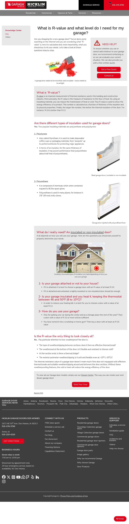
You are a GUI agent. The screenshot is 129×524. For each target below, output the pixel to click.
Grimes (80, 401)
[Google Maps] (23, 477)
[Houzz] (37, 477)
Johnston (99, 401)
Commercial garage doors (88, 436)
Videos (7, 37)
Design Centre (87, 375)
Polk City (63, 404)
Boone (53, 401)
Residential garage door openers (91, 440)
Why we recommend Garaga (89, 458)
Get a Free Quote (109, 69)
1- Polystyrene (40, 134)
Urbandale (73, 404)
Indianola (89, 401)
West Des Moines (97, 404)
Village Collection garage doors (90, 432)
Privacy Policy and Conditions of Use (74, 496)
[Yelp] (32, 477)
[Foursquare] (28, 477)
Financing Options (52, 447)
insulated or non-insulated (87, 232)
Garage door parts (85, 450)
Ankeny (34, 401)
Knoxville (109, 401)
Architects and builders (115, 440)
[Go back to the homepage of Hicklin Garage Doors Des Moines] (25, 5)
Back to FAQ (38, 393)
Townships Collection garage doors (89, 428)
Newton (40, 404)
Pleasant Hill (51, 404)
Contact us (108, 75)
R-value (40, 96)
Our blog (48, 435)
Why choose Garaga (86, 462)
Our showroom (51, 439)
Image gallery (83, 454)
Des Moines (70, 401)
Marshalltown (29, 404)
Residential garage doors (88, 423)
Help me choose (116, 448)
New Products (83, 466)
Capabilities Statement (55, 451)
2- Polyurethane (41, 181)
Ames (25, 401)
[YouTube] (18, 477)
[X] (8, 477)
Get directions (11, 441)
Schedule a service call (54, 427)
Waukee (83, 404)
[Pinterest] (13, 477)
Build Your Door (80, 384)
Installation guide (116, 430)
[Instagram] (4, 482)
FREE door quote (52, 423)
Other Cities (112, 404)
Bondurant (43, 401)
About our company (53, 443)
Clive (60, 401)
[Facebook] (4, 477)
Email (121, 518)
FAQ (7, 34)
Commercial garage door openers (87, 446)
